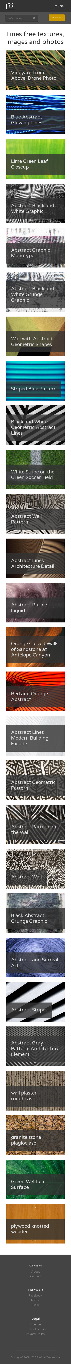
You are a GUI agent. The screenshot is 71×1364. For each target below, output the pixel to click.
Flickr (35, 1305)
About (35, 1271)
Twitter (35, 1300)
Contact (35, 1276)
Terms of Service (35, 1329)
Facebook (35, 1295)
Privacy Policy (35, 1334)
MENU (59, 6)
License (35, 1324)
